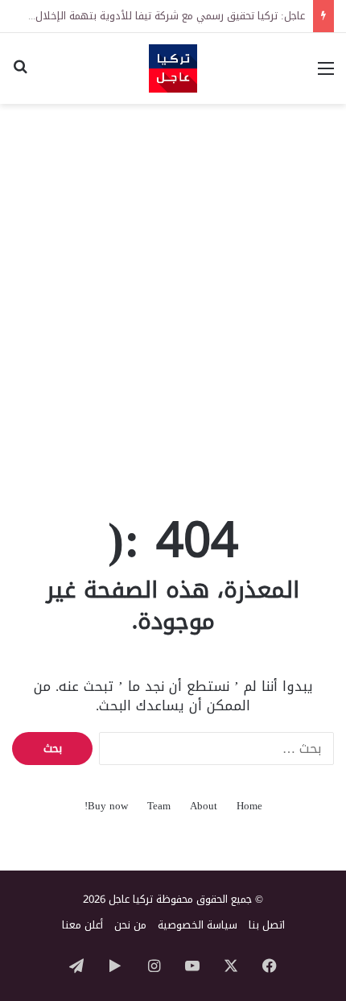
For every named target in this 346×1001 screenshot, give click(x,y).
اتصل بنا (267, 925)
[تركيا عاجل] (173, 68)
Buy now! (106, 805)
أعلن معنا (82, 925)
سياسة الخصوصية (197, 925)
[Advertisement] (173, 293)
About (203, 805)
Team (159, 805)
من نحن (130, 925)
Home (249, 805)
